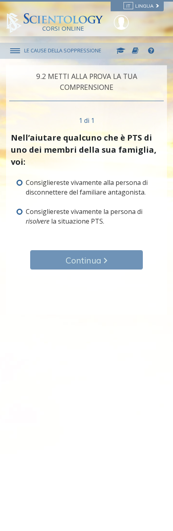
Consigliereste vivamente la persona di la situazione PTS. (84, 216)
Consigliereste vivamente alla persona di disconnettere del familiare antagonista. (87, 187)
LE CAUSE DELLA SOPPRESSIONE (62, 50)
